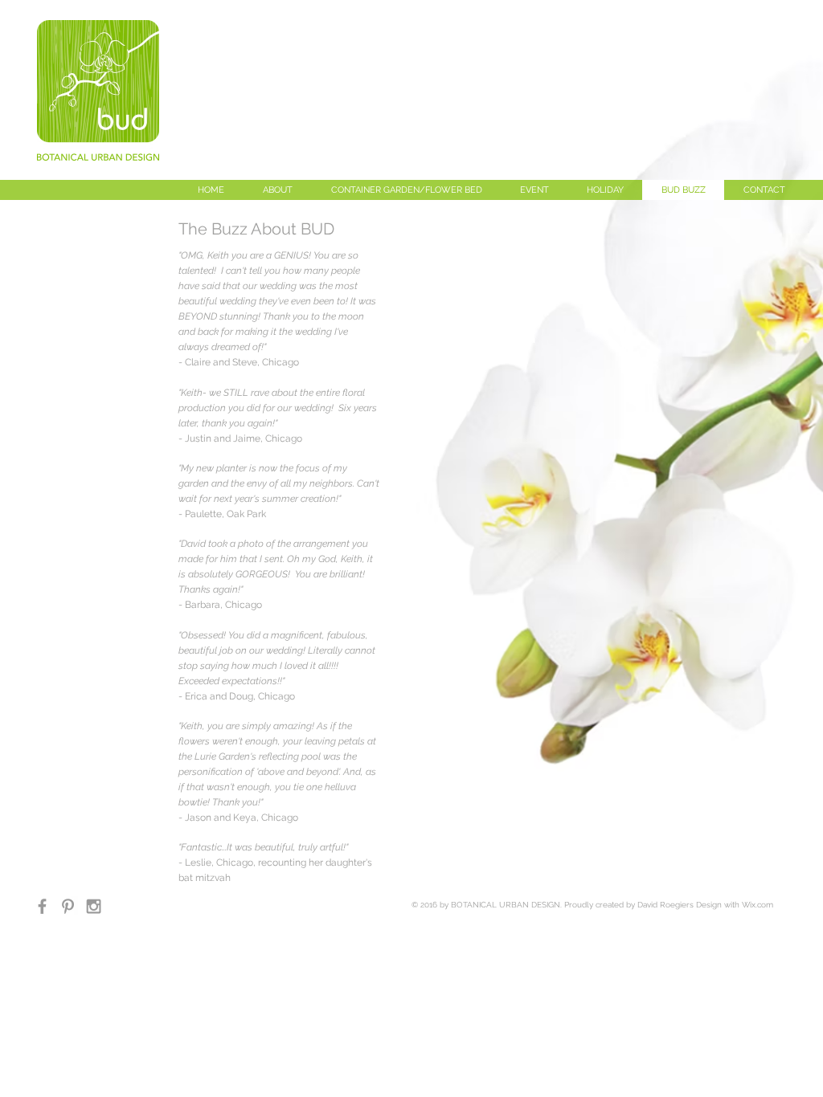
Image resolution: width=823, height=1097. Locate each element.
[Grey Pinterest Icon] (68, 906)
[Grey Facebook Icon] (42, 906)
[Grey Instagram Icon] (94, 906)
